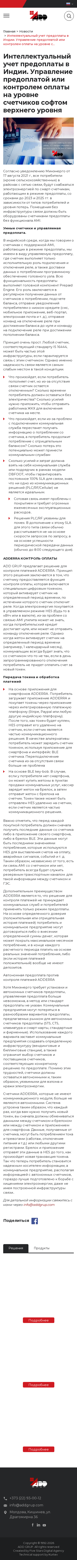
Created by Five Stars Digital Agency (38, 1550)
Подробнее (38, 1320)
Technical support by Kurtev (38, 1554)
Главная (9, 31)
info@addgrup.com (39, 1205)
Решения (16, 1248)
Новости (26, 31)
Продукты (41, 1248)
